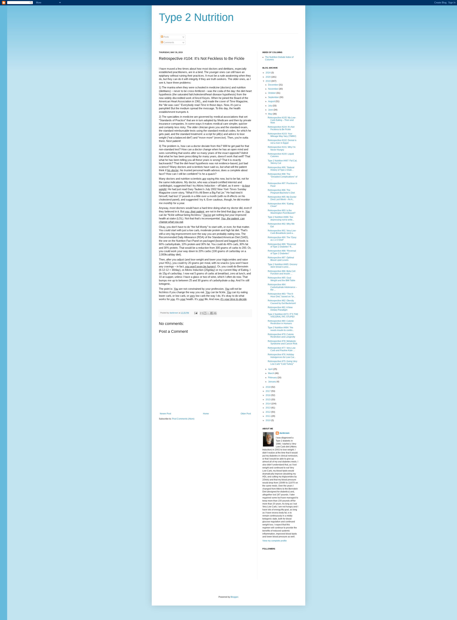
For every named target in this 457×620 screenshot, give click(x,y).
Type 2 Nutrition (196, 17)
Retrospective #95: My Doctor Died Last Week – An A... (282, 198)
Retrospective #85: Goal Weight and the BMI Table (281, 279)
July (270, 105)
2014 (268, 403)
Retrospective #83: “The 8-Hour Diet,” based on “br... (281, 295)
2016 (268, 395)
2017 (268, 391)
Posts (166, 37)
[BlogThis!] (205, 313)
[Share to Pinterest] (215, 313)
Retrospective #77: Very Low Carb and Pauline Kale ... (281, 349)
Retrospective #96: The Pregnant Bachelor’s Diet (281, 191)
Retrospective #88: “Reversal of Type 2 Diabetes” (282, 252)
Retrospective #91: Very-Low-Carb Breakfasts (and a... (282, 231)
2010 (268, 420)
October (272, 93)
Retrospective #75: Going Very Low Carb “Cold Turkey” (282, 362)
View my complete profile (274, 540)
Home (206, 413)
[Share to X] (208, 313)
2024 (268, 72)
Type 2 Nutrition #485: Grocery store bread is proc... (282, 265)
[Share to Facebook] (212, 313)
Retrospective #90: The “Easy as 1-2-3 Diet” (282, 238)
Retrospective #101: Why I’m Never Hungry (281, 148)
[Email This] (201, 313)
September (273, 97)
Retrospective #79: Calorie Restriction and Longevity (281, 335)
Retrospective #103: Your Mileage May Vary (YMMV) (282, 134)
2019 (268, 81)
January (272, 381)
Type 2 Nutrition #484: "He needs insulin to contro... (281, 328)
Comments (168, 42)
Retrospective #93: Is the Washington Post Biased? (281, 211)
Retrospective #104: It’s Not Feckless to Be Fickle (281, 128)
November (273, 89)
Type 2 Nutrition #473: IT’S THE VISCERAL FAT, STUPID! (283, 315)
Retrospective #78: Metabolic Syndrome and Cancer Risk (282, 342)
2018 (268, 387)
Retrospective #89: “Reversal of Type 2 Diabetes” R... (282, 245)
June (270, 110)
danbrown (284, 433)
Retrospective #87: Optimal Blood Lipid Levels (281, 258)
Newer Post (165, 413)
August (271, 101)
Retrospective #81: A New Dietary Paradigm (280, 308)
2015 (268, 399)
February (272, 377)
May (270, 114)
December (273, 85)
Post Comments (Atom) (183, 419)
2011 (268, 416)
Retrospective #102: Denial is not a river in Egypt (282, 141)
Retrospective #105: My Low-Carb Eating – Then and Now (282, 120)
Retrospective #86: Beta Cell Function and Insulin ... (281, 272)
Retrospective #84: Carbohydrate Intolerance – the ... (282, 287)
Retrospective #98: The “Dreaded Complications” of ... (282, 176)
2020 (268, 77)
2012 (268, 412)
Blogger (234, 597)
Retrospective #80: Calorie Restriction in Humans (281, 322)
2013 (268, 407)
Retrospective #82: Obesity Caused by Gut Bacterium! (282, 301)
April (270, 369)
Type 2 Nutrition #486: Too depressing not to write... (281, 218)
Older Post (246, 413)
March (271, 373)
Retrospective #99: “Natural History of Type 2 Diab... (281, 168)
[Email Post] (195, 313)
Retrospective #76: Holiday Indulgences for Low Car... (282, 355)
